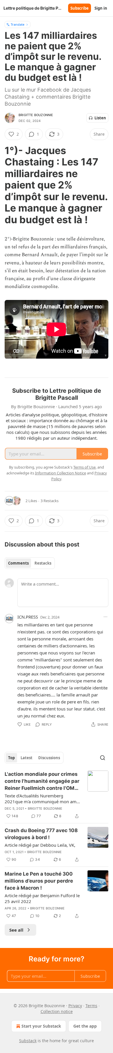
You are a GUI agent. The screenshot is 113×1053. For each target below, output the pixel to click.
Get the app (85, 1026)
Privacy (75, 1005)
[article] (56, 795)
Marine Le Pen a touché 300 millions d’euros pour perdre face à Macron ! (39, 881)
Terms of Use (84, 467)
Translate (17, 24)
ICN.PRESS (27, 617)
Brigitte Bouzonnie (36, 115)
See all (16, 930)
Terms (91, 1005)
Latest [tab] (26, 757)
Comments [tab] (18, 563)
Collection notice (57, 1011)
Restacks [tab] (42, 563)
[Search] (102, 758)
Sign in (100, 8)
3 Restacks (50, 500)
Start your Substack (41, 1026)
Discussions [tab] (49, 757)
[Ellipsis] (105, 616)
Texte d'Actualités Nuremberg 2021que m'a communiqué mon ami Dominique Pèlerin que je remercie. (41, 798)
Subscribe (79, 8)
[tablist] (30, 563)
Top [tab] (11, 757)
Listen (100, 118)
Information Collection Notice (60, 473)
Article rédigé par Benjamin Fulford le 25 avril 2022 (42, 898)
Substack (28, 1040)
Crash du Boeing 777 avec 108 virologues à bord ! (41, 833)
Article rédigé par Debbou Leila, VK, (40, 845)
